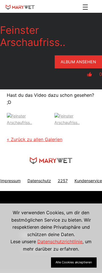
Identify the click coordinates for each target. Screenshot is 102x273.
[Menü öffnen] (85, 7)
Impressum (10, 180)
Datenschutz (39, 180)
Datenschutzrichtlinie (59, 241)
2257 (63, 180)
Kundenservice (88, 180)
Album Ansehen (78, 61)
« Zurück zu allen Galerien (34, 139)
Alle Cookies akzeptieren (74, 262)
